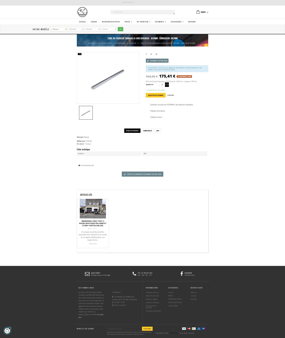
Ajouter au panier (155, 95)
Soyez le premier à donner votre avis (144, 174)
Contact (193, 296)
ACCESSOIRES (173, 306)
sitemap (194, 299)
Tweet (151, 54)
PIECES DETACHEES (175, 302)
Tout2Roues (174, 333)
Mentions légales (152, 299)
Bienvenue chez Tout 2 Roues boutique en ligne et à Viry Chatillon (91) (92, 223)
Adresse (193, 292)
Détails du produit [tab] (132, 131)
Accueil (170, 292)
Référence (81, 141)
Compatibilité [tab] (147, 131)
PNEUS (170, 296)
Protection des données (151, 307)
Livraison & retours (152, 302)
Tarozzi (86, 137)
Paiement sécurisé (152, 296)
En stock (80, 144)
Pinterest (156, 54)
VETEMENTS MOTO (175, 299)
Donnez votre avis (158, 61)
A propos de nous (152, 292)
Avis (157, 131)
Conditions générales (153, 311)
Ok (120, 29)
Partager (146, 54)
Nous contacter (120, 305)
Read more (93, 243)
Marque (80, 137)
